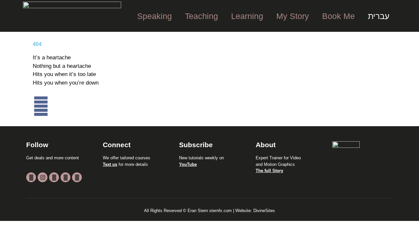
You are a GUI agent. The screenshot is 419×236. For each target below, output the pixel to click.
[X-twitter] (54, 177)
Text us (110, 164)
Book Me (338, 16)
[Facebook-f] (65, 177)
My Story (292, 16)
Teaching (201, 16)
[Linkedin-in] (77, 177)
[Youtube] (31, 177)
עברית (379, 16)
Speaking (154, 16)
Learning (247, 16)
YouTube (188, 164)
